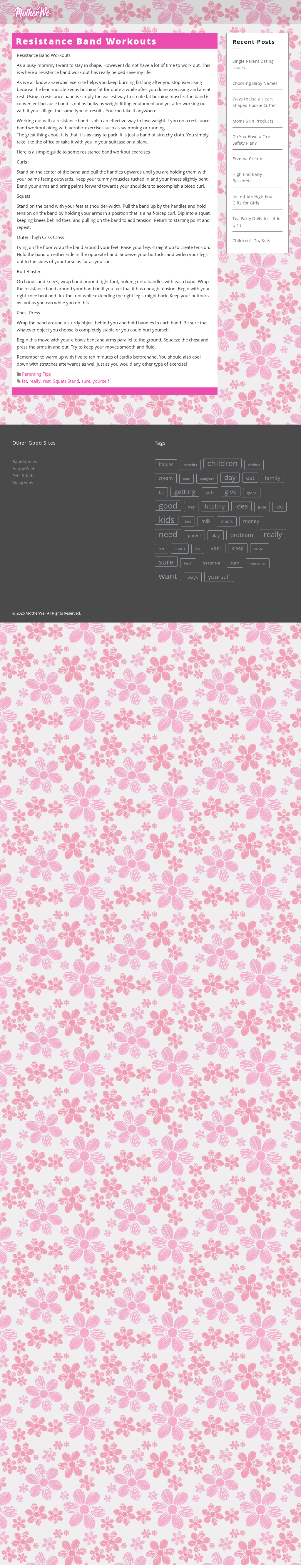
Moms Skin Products (253, 121)
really (35, 381)
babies (166, 464)
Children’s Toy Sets (251, 240)
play (215, 535)
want (168, 576)
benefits (190, 465)
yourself (101, 381)
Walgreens (22, 483)
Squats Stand (66, 381)
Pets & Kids (23, 475)
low (188, 521)
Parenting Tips (36, 374)
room (180, 548)
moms (227, 521)
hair (191, 507)
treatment (211, 563)
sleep (238, 548)
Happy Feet (23, 468)
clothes (254, 464)
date (186, 478)
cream (166, 478)
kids (167, 520)
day (230, 477)
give (231, 491)
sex (197, 549)
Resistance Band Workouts (86, 41)
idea (241, 506)
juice (262, 507)
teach (188, 563)
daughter (207, 479)
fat (24, 381)
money (251, 521)
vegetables (258, 563)
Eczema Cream (247, 158)
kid (279, 506)
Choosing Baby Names (255, 83)
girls (210, 492)
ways (193, 577)
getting (184, 491)
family (272, 477)
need (168, 534)
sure (85, 381)
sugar (259, 548)
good (168, 506)
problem (241, 535)
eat (250, 477)
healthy (215, 506)
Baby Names (24, 461)
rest (47, 381)
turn (235, 563)
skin (216, 548)
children (222, 463)
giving (252, 493)
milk (205, 521)
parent (194, 535)
